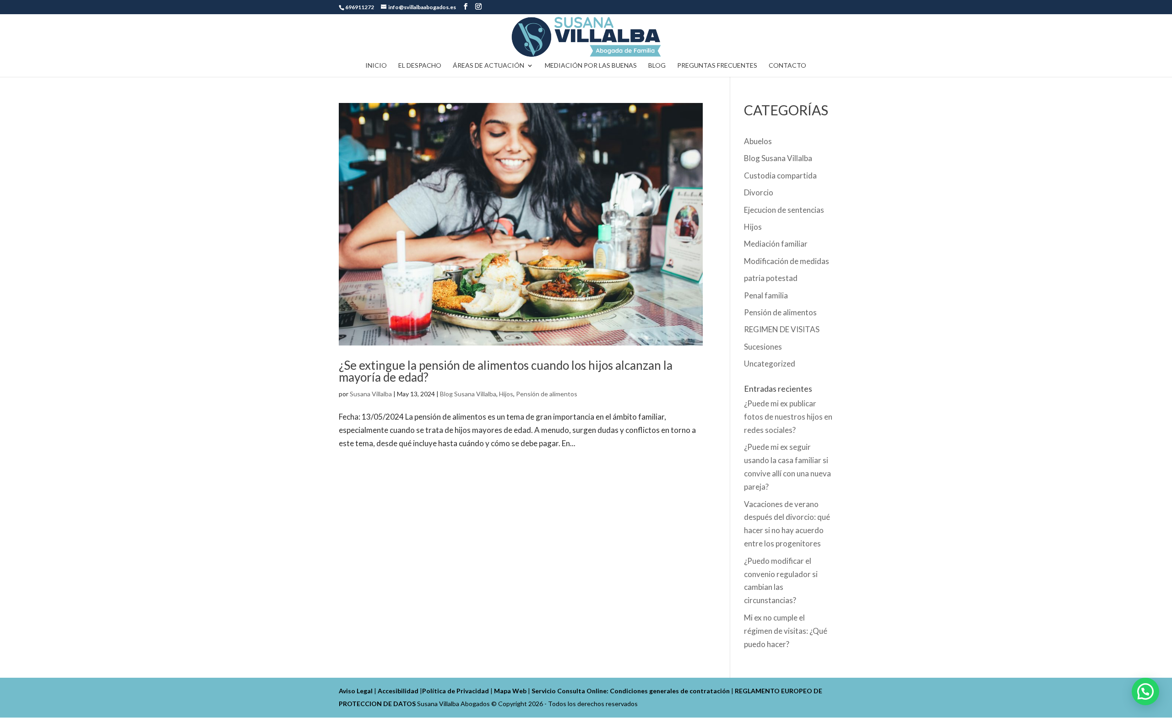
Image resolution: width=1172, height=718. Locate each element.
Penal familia (766, 295)
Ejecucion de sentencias (784, 210)
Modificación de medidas (786, 261)
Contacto (787, 65)
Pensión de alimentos (546, 394)
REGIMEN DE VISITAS (781, 329)
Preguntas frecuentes (717, 65)
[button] (1145, 691)
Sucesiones (763, 346)
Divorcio (758, 192)
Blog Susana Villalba (468, 394)
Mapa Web (510, 691)
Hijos (506, 394)
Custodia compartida (780, 175)
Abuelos (758, 141)
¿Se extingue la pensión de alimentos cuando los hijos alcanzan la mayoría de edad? (506, 371)
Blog (657, 65)
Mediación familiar (776, 243)
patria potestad (771, 278)
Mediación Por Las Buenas (591, 65)
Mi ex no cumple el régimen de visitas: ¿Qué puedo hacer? (785, 631)
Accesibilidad (398, 691)
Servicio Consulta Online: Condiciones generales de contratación (631, 691)
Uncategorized (769, 363)
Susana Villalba (371, 394)
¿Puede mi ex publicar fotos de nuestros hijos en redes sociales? (788, 417)
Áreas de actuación (488, 65)
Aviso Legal (356, 691)
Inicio (376, 65)
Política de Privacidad (455, 691)
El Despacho (419, 65)
